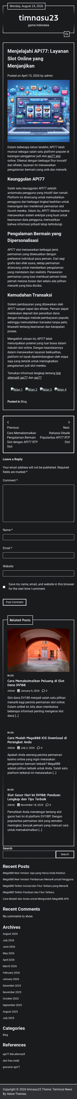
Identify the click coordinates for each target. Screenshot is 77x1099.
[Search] (67, 34)
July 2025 (8, 1017)
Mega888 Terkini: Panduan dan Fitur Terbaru (28, 892)
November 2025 (12, 992)
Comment (10, 480)
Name (8, 530)
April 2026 (9, 959)
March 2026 (10, 966)
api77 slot (54, 156)
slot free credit (11, 1060)
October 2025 (11, 998)
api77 (38, 377)
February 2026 (11, 972)
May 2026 (8, 953)
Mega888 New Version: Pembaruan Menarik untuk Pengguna (38, 879)
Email (7, 548)
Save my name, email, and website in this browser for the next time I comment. (41, 586)
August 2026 (10, 933)
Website (8, 566)
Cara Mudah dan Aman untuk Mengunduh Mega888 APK (36, 898)
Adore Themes (16, 1094)
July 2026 (8, 940)
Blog (24, 401)
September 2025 (12, 1005)
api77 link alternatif (14, 1054)
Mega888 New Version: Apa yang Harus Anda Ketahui (34, 872)
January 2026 (11, 979)
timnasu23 (38, 17)
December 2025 (12, 985)
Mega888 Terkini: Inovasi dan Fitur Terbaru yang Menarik (35, 885)
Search (7, 848)
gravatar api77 (11, 1067)
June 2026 (9, 946)
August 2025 (10, 1011)
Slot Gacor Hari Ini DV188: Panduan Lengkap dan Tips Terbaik (33, 797)
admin (48, 75)
